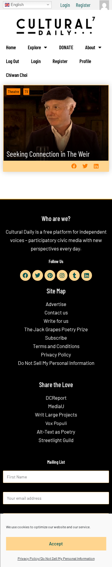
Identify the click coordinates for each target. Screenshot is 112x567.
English (17, 4)
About (90, 47)
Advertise (56, 304)
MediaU (56, 406)
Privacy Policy (56, 354)
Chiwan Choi (16, 75)
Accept (56, 543)
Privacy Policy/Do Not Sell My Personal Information (56, 558)
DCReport (56, 398)
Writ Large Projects (56, 414)
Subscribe (56, 338)
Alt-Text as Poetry (56, 432)
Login (65, 5)
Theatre (13, 91)
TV (26, 91)
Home (11, 47)
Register (83, 5)
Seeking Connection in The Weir (48, 153)
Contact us (56, 312)
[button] (74, 166)
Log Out (12, 61)
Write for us (56, 321)
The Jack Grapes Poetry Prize (56, 329)
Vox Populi (56, 423)
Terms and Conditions (56, 346)
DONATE (66, 47)
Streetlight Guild (56, 440)
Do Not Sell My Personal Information (56, 363)
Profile (85, 61)
